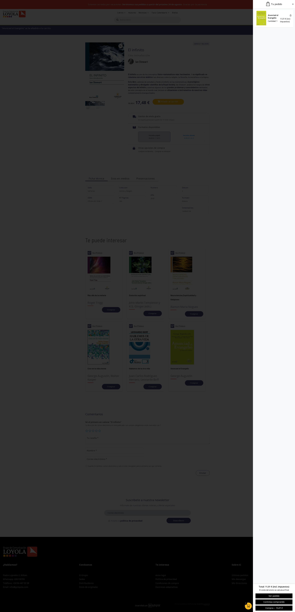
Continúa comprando (274, 601)
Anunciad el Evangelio (273, 16)
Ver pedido (274, 595)
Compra (274, 608)
